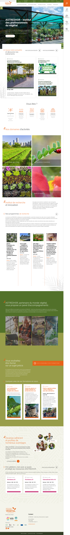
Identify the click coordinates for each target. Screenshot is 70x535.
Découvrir (10, 33)
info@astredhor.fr (31, 524)
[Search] (66, 3)
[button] (1, 8)
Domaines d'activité (26, 1)
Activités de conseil (41, 4)
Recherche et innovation (22, 4)
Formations (49, 4)
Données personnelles (31, 533)
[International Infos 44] (49, 484)
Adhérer (41, 0)
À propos (19, 1)
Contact (52, 0)
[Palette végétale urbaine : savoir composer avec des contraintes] (49, 402)
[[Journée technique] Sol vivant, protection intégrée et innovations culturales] (47, 87)
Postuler (47, 0)
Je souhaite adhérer (11, 461)
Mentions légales (24, 533)
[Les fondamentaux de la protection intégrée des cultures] (13, 402)
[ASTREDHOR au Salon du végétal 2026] (47, 66)
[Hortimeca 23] (31, 484)
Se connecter (58, 1)
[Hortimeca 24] (13, 484)
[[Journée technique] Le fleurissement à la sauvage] (20, 77)
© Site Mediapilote (39, 533)
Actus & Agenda (34, 1)
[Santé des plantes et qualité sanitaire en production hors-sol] (31, 402)
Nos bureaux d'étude (32, 4)
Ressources (55, 4)
